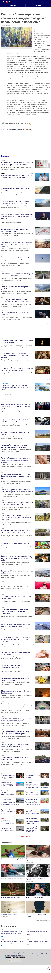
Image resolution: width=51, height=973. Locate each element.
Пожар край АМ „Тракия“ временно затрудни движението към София (14, 446)
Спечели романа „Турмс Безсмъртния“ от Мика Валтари (37, 915)
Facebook (22, 129)
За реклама (37, 950)
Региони (38, 5)
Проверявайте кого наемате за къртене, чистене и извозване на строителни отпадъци (16, 639)
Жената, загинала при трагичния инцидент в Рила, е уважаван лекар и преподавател (32, 821)
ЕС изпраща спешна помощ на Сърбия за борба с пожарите (16, 692)
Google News (13, 129)
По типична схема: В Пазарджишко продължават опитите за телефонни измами (14, 355)
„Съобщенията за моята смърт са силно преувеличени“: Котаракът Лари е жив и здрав (16, 477)
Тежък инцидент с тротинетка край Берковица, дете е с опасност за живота (7, 829)
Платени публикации (44, 950)
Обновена (3, 818)
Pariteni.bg (18, 951)
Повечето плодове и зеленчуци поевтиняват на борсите (13, 666)
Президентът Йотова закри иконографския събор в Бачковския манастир (17, 369)
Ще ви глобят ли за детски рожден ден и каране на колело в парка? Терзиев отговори (33, 802)
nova (3, 936)
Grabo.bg (13, 951)
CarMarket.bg (24, 950)
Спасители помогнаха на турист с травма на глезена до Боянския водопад (17, 504)
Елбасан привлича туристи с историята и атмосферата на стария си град (32, 812)
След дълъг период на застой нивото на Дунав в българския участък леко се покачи (17, 491)
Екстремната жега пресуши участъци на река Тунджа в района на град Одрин (15, 531)
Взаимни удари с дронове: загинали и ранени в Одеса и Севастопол (15, 746)
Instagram (29, 129)
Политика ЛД (44, 953)
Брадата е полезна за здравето (34, 897)
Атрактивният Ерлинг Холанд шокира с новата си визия (33, 775)
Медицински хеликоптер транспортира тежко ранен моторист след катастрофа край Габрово (16, 259)
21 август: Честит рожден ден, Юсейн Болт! (13, 859)
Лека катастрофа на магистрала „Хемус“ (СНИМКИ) (16, 189)
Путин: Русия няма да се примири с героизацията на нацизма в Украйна (14, 301)
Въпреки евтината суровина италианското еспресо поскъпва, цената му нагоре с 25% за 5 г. (17, 558)
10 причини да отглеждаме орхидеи (11, 914)
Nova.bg (11, 953)
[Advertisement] (25, 142)
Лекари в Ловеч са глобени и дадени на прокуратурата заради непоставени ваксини (15, 460)
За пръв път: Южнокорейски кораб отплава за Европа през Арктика (17, 572)
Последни (13, 5)
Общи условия (15, 968)
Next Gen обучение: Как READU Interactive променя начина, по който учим (16, 177)
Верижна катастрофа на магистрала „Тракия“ (14, 288)
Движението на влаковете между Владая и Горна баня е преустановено (17, 275)
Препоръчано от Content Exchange (42, 920)
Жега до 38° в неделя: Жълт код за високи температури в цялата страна (16, 720)
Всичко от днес (25, 836)
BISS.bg (2, 951)
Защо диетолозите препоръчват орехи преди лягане (15, 653)
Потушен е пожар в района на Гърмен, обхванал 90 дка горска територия (15, 202)
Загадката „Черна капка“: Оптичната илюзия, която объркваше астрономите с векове (12, 942)
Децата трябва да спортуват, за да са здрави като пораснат (7, 792)
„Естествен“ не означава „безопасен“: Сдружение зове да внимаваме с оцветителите (15, 611)
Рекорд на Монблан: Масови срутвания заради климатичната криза (15, 625)
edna (29, 934)
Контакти (37, 951)
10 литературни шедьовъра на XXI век (11, 878)
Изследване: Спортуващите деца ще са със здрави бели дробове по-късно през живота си (16, 244)
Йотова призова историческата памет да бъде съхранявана (16, 759)
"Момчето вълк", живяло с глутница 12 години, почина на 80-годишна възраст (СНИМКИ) (12, 932)
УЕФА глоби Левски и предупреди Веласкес (37, 941)
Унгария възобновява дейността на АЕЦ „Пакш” (16, 433)
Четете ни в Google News (15, 960)
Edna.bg (22, 951)
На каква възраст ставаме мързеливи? (15, 584)
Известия (40, 955)
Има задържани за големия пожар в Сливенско (14, 314)
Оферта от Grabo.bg (4, 383)
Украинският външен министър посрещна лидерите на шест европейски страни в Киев (16, 406)
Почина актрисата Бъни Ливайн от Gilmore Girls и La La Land (17, 341)
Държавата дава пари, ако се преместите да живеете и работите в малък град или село (32, 793)
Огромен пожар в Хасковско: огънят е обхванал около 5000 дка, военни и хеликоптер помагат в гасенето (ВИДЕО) (11, 823)
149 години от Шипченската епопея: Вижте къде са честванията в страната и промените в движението (37, 786)
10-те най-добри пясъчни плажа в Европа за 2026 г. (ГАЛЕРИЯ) (8, 784)
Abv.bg (3, 950)
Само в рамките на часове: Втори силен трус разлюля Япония (15, 230)
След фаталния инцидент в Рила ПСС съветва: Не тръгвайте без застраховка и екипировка (16, 517)
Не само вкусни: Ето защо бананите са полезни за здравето (15, 679)
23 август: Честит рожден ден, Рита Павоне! (35, 878)
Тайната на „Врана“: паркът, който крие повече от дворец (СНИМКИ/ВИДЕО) (31, 829)
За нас (32, 950)
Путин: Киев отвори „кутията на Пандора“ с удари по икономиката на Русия (17, 733)
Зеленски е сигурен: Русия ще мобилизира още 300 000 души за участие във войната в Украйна (17, 216)
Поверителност (37, 953)
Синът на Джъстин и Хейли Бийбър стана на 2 (37, 931)
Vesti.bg (26, 951)
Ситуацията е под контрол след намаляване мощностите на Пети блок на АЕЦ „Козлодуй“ (10, 802)
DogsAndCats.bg (18, 950)
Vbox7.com (8, 950)
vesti (3, 945)
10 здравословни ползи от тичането (11, 897)
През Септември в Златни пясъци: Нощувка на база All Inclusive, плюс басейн (15, 388)
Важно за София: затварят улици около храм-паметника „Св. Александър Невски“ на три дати (16, 706)
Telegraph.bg (16, 953)
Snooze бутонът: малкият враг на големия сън (37, 859)
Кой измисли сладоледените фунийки (15, 543)
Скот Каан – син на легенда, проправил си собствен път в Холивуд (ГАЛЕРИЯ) (8, 776)
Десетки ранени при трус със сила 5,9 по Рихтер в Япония (16, 597)
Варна (4, 156)
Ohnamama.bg (7, 951)
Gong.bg (12, 950)
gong (29, 944)
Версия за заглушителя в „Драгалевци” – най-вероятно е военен (16, 420)
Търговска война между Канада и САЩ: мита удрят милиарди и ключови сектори (17, 164)
